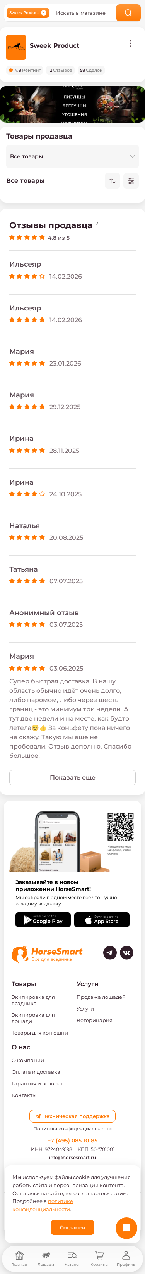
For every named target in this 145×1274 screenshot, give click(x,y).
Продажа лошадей (101, 997)
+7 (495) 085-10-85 (72, 1140)
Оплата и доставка (36, 1072)
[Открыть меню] (130, 43)
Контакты (24, 1095)
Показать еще (73, 777)
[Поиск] (128, 13)
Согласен (72, 1227)
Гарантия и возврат (37, 1083)
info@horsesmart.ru (72, 1157)
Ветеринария (95, 1020)
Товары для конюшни (40, 1033)
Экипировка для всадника (33, 1000)
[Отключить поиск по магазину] (43, 13)
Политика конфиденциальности (72, 1129)
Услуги (85, 1008)
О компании (28, 1060)
